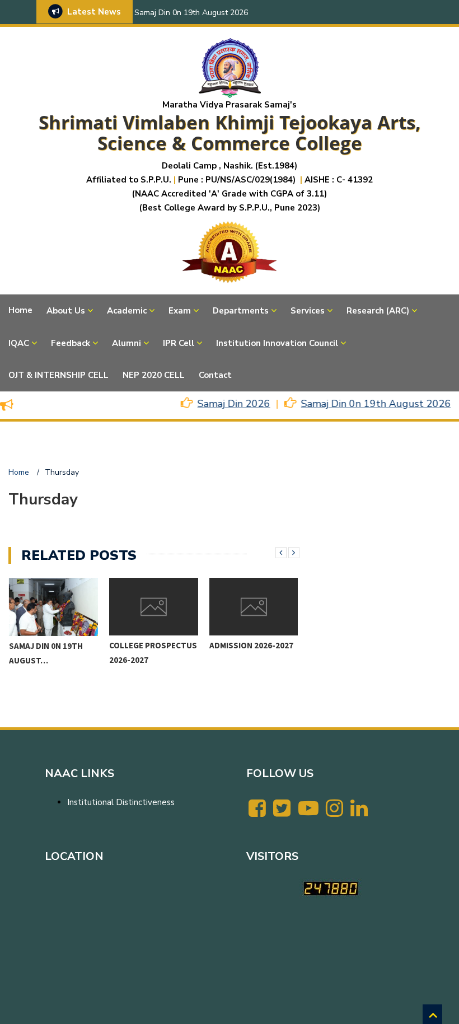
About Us (65, 310)
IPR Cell (178, 343)
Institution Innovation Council (277, 343)
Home (20, 310)
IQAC (18, 343)
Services (308, 310)
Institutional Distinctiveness (121, 802)
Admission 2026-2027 (151, 645)
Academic (127, 310)
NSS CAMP (228, 645)
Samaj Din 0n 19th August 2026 (191, 12)
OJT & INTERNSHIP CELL (58, 375)
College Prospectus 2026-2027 (53, 652)
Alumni (126, 343)
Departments (241, 310)
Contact (215, 375)
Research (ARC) (377, 310)
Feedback (70, 343)
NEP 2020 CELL (154, 375)
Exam (179, 310)
